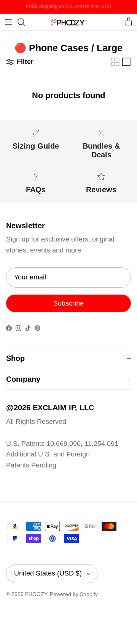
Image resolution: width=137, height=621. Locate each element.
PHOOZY (36, 594)
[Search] (25, 22)
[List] (126, 61)
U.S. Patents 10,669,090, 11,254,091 (62, 443)
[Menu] (8, 22)
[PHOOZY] (68, 21)
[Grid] (115, 61)
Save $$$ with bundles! (69, 9)
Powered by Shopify (74, 594)
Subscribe (68, 303)
